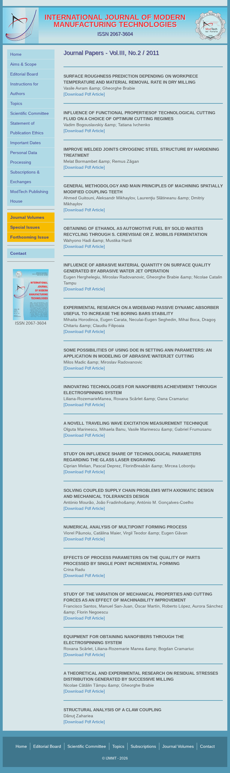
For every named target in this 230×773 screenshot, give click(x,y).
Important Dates (25, 142)
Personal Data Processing (23, 157)
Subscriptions (143, 746)
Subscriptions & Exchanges (25, 177)
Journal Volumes (178, 746)
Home (16, 54)
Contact (207, 746)
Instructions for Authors (24, 89)
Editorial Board (24, 74)
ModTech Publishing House (29, 196)
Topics (16, 103)
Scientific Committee (29, 113)
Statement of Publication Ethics (26, 128)
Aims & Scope (23, 64)
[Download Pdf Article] (84, 94)
